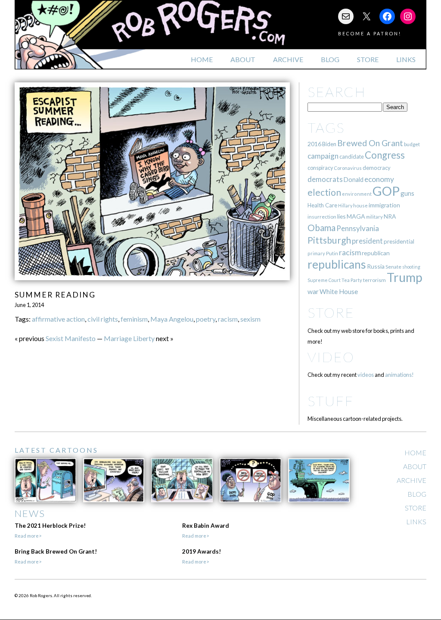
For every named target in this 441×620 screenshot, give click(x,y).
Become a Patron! (369, 33)
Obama (321, 227)
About (242, 59)
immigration (384, 205)
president (367, 241)
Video (330, 356)
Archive (288, 59)
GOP (386, 190)
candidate (351, 156)
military (374, 216)
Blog (330, 59)
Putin (332, 253)
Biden (329, 144)
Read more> (28, 536)
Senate (393, 266)
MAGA (356, 216)
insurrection (321, 216)
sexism (250, 319)
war (313, 291)
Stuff (330, 400)
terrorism (374, 280)
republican (376, 253)
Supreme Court (324, 280)
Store (368, 59)
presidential (399, 241)
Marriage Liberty (129, 338)
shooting (411, 266)
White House (339, 291)
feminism (134, 319)
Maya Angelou (171, 319)
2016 (314, 143)
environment (357, 194)
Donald (353, 179)
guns (407, 193)
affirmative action (58, 319)
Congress (385, 155)
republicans (336, 264)
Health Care (322, 205)
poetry (205, 319)
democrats (325, 179)
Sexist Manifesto (71, 338)
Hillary (345, 205)
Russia (376, 266)
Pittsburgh (329, 240)
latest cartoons (56, 450)
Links (406, 59)
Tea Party (352, 280)
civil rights (102, 319)
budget (412, 144)
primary (316, 253)
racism (228, 319)
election (324, 192)
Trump (404, 277)
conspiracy (320, 168)
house (360, 205)
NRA (390, 216)
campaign (323, 155)
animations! (399, 374)
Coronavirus (348, 168)
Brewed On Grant (370, 143)
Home (202, 59)
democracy (377, 167)
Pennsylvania (357, 228)
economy (379, 179)
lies (341, 216)
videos (365, 374)
